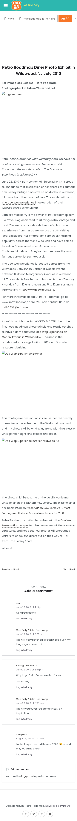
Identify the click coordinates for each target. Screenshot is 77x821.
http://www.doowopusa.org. (37, 290)
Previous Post (10, 569)
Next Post (69, 569)
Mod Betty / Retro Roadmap (32, 630)
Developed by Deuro (58, 806)
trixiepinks (21, 734)
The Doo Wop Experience (18, 202)
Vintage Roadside (26, 665)
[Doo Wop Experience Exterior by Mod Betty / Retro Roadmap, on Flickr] (38, 380)
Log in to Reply (24, 618)
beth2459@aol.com (15, 307)
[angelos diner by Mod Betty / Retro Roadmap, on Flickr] (38, 121)
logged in (27, 776)
